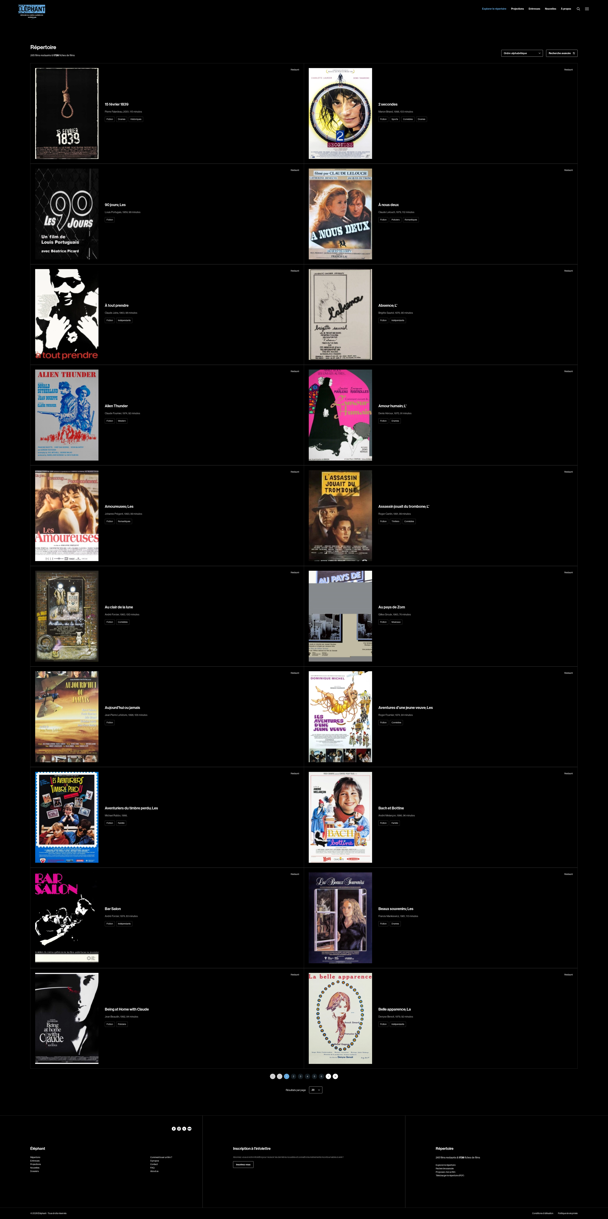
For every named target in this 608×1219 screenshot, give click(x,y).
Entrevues (534, 8)
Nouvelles (550, 8)
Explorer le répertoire (494, 8)
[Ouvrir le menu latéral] (587, 9)
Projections (517, 8)
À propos (566, 8)
